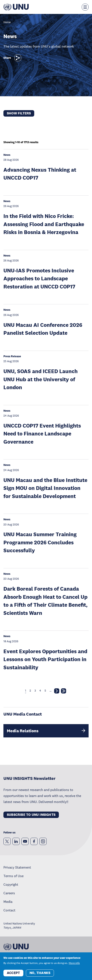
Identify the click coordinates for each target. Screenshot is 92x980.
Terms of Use (13, 876)
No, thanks (40, 973)
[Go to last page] (63, 691)
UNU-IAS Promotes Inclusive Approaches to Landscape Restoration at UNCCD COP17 (39, 278)
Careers (9, 893)
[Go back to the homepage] (16, 7)
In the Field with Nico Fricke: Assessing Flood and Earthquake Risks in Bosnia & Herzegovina (43, 224)
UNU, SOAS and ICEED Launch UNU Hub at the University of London (40, 379)
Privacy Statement (17, 867)
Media (7, 901)
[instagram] (43, 841)
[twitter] (7, 841)
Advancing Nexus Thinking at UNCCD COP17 (39, 173)
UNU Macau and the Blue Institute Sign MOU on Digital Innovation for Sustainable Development (45, 488)
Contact (9, 910)
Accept (13, 973)
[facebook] (34, 841)
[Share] (17, 57)
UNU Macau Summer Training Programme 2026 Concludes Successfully (40, 542)
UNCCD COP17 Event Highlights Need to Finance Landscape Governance (42, 433)
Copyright (10, 884)
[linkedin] (16, 841)
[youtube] (25, 841)
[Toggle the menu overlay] (85, 7)
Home (7, 22)
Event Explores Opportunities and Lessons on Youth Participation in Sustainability (45, 659)
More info (74, 963)
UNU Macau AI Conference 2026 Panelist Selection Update (42, 328)
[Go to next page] (57, 691)
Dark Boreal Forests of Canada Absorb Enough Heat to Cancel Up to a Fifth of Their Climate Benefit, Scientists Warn (45, 600)
